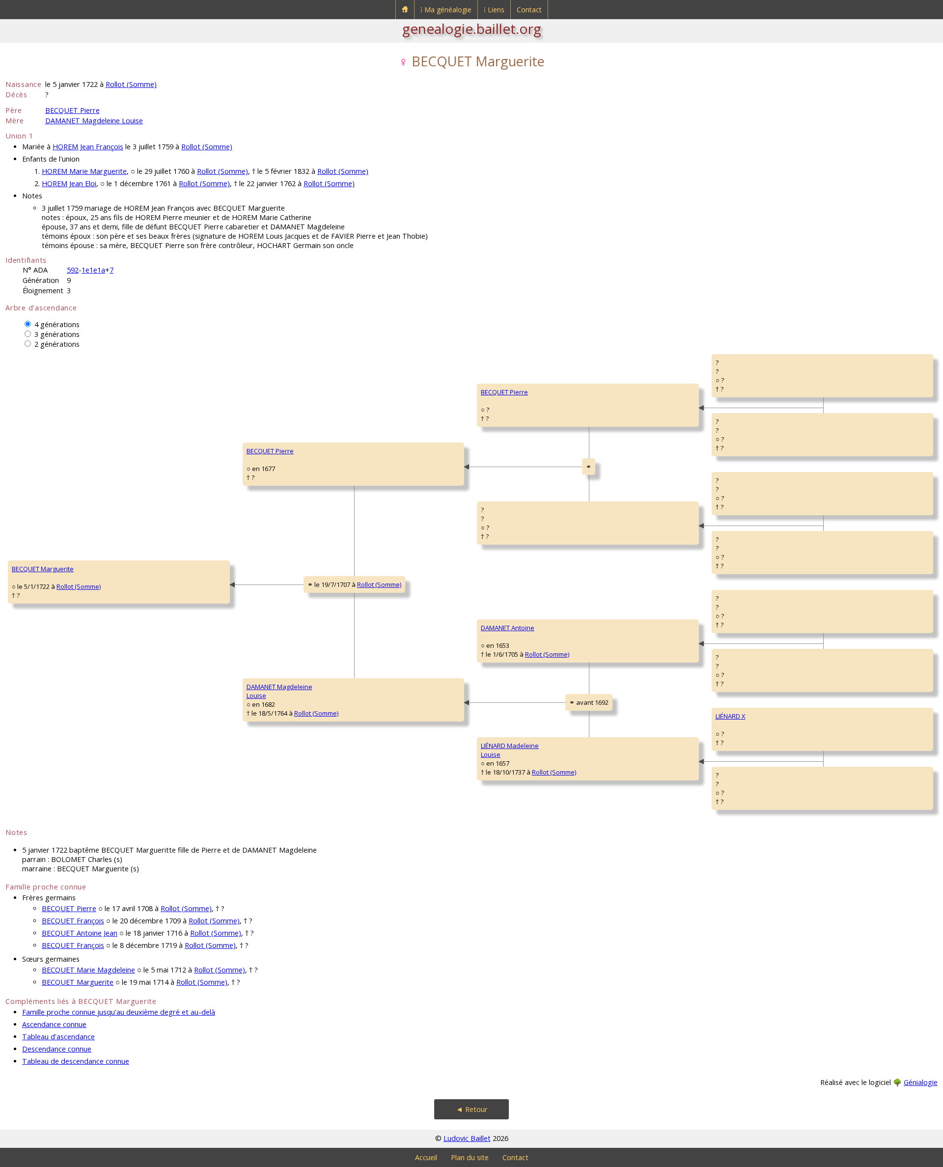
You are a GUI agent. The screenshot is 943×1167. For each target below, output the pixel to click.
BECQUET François (73, 920)
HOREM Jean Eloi (69, 183)
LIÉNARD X (731, 716)
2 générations (57, 344)
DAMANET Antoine (507, 627)
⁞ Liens (494, 9)
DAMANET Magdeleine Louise (94, 120)
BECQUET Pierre (72, 110)
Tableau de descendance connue (75, 1061)
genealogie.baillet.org (471, 28)
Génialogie (921, 1082)
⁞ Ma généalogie (446, 9)
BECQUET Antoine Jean (79, 933)
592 (73, 270)
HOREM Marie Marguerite (84, 171)
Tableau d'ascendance (58, 1036)
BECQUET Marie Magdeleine (88, 969)
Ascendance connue (54, 1024)
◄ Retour (472, 1109)
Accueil (426, 1157)
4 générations (57, 324)
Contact (529, 9)
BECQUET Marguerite (43, 568)
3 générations (57, 334)
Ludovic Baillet (467, 1138)
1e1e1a (93, 270)
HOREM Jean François (88, 146)
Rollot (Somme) (131, 84)
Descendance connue (56, 1049)
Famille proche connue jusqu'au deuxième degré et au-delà (118, 1012)
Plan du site (470, 1157)
